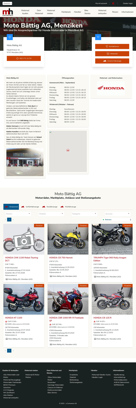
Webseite (114, 54)
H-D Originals (8, 390)
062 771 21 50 (25, 58)
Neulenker (52, 382)
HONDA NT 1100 (13, 317)
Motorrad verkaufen (102, 12)
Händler (77, 12)
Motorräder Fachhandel (12, 382)
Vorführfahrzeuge (32, 207)
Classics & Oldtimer (55, 387)
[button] (68, 150)
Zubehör (73, 377)
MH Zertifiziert (9, 392)
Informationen (127, 12)
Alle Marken (8, 395)
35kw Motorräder (54, 377)
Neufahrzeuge (52, 207)
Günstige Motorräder (56, 385)
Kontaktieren (114, 46)
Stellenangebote (76, 382)
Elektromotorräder (55, 390)
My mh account (101, 3)
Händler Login (97, 377)
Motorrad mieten (51, 12)
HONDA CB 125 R (102, 317)
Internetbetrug (119, 377)
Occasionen (13, 207)
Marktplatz (66, 12)
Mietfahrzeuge (70, 207)
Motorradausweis (120, 380)
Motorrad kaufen (25, 12)
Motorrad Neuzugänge (12, 380)
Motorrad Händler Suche (101, 375)
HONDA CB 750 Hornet (60, 257)
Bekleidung (74, 380)
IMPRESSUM (119, 385)
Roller (50, 380)
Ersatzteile (74, 375)
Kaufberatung (119, 375)
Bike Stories (87, 12)
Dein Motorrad (39, 12)
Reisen (115, 12)
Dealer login (128, 3)
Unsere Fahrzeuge (114, 61)
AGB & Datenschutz (121, 382)
